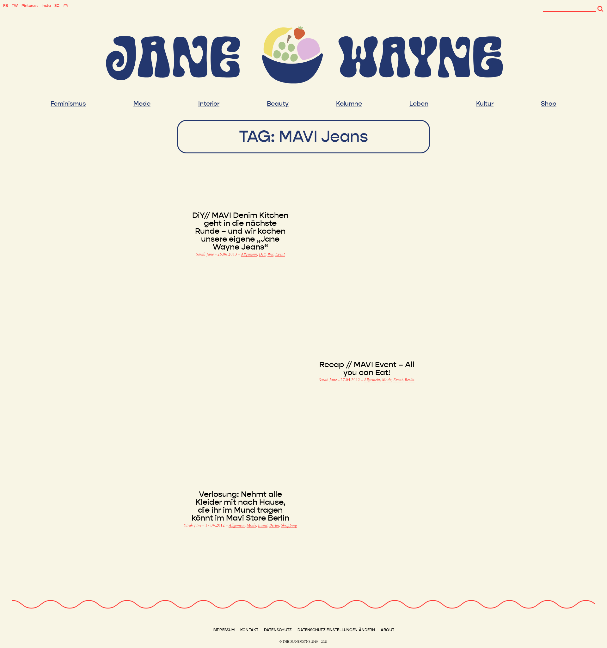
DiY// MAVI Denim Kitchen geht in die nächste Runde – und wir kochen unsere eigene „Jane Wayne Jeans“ (240, 231)
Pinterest (29, 5)
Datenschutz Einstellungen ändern (336, 630)
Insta (46, 5)
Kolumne (349, 103)
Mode (141, 103)
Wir (270, 254)
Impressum (224, 630)
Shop (548, 103)
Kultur (485, 103)
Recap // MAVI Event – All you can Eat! (366, 369)
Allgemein (249, 254)
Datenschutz (278, 630)
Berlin (409, 380)
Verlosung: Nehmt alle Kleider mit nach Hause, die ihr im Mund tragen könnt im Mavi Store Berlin (240, 506)
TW (15, 5)
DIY (262, 254)
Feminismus (68, 103)
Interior (208, 103)
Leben (418, 103)
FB (5, 5)
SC (56, 5)
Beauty (278, 103)
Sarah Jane (205, 254)
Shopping (289, 526)
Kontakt (249, 630)
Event (280, 254)
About (387, 630)
